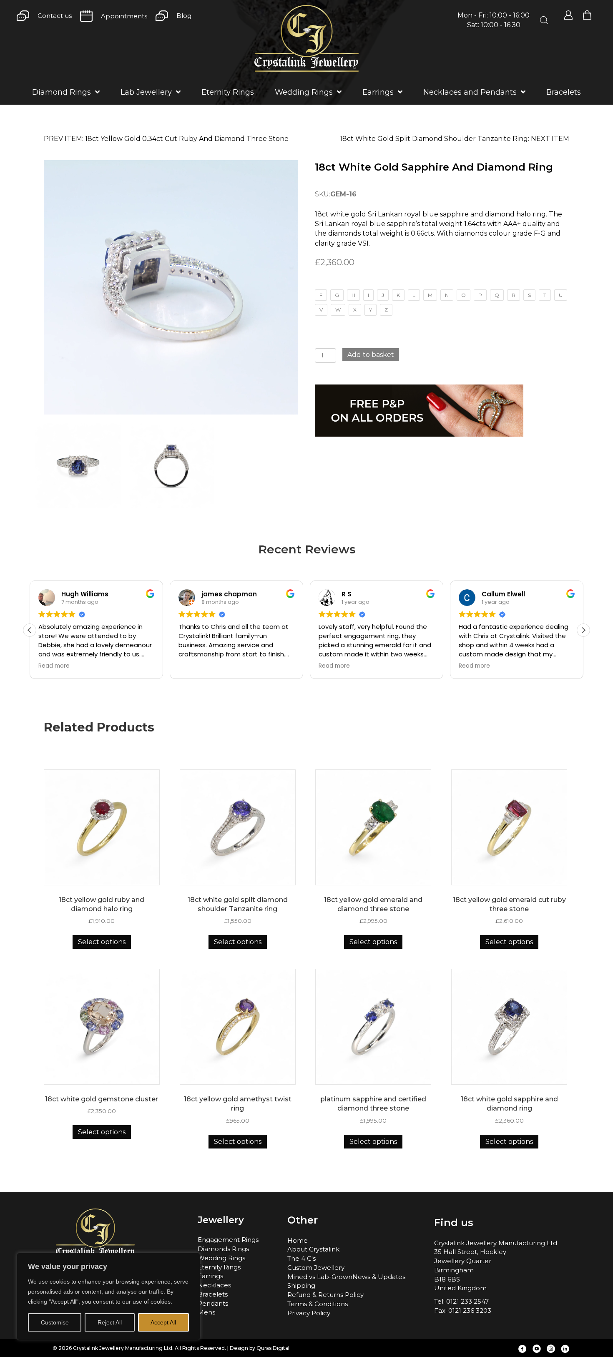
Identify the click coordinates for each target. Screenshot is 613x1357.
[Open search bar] (544, 20)
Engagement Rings (228, 1240)
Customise (55, 1322)
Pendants (213, 1303)
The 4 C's (301, 1258)
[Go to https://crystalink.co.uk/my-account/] (568, 15)
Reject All (110, 1322)
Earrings (210, 1276)
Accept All (163, 1322)
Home (297, 1240)
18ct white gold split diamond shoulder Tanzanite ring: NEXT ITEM (454, 139)
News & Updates (378, 1277)
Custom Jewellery (315, 1268)
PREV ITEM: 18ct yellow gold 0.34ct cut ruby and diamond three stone (166, 139)
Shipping (301, 1285)
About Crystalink (313, 1249)
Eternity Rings (219, 1267)
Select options (102, 942)
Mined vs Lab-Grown (319, 1277)
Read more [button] (54, 666)
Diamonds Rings (223, 1249)
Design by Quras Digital (259, 1348)
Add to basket (370, 355)
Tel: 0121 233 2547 (461, 1301)
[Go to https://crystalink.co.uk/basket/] (587, 15)
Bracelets (213, 1294)
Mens (206, 1312)
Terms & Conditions (317, 1304)
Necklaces (214, 1285)
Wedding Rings (221, 1258)
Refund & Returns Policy (325, 1295)
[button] (583, 630)
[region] (108, 1296)
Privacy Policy (308, 1313)
